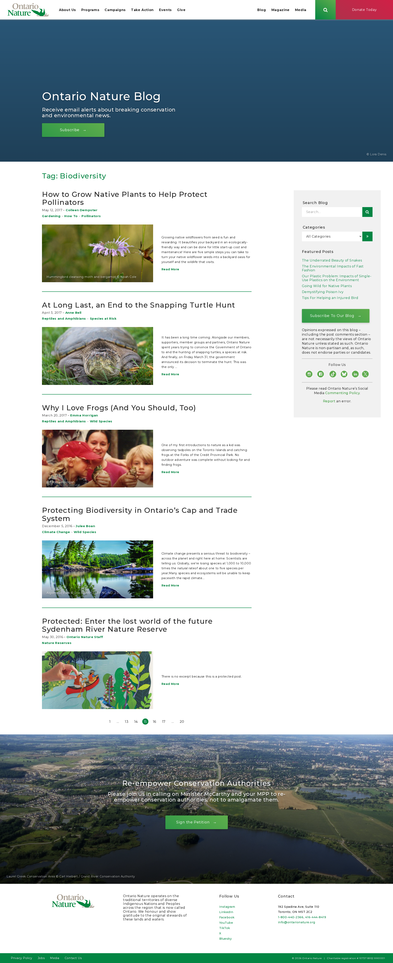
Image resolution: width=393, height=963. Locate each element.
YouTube (226, 923)
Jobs (41, 958)
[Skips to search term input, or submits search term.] (325, 9)
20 (182, 722)
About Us (67, 10)
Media (300, 10)
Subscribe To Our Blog (332, 315)
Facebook (227, 917)
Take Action (142, 10)
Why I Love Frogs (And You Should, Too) (119, 407)
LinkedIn (226, 912)
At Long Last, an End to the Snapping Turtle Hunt (138, 305)
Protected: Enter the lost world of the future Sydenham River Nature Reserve (127, 625)
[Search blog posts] (367, 212)
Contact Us (73, 958)
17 (164, 722)
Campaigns (115, 10)
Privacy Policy (21, 958)
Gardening (51, 216)
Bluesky (225, 938)
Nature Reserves (56, 643)
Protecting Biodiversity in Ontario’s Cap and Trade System (140, 514)
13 (126, 722)
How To (71, 216)
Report (329, 401)
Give (181, 10)
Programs (90, 10)
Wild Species (101, 421)
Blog (261, 10)
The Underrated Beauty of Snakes (332, 260)
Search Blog (315, 203)
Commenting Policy (342, 393)
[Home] (28, 9)
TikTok (224, 928)
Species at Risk (103, 318)
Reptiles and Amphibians (64, 318)
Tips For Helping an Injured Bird (330, 298)
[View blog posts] (367, 236)
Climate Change (56, 532)
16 (154, 722)
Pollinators (91, 216)
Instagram (227, 907)
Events (165, 10)
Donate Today (364, 10)
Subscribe (69, 129)
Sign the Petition (193, 822)
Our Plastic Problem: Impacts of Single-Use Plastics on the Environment (337, 278)
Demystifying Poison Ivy (323, 292)
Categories (314, 227)
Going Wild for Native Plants (327, 286)
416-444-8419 (315, 917)
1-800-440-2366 (291, 917)
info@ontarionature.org (296, 922)
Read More (170, 269)
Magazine (280, 10)
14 (136, 722)
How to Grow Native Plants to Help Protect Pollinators (125, 198)
